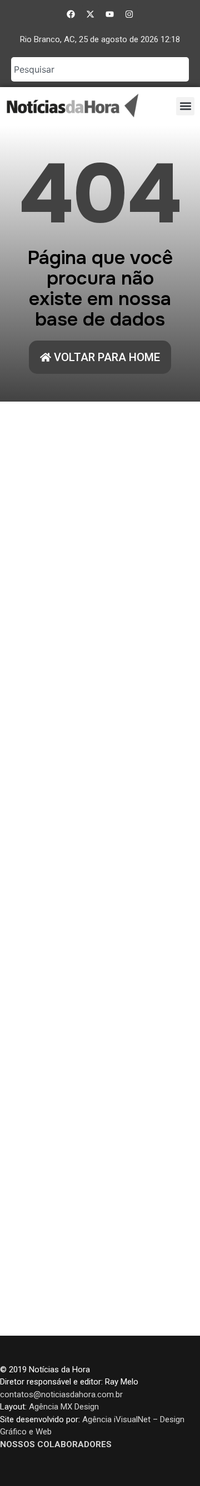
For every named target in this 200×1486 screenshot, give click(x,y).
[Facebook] (71, 14)
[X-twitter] (90, 14)
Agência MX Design (64, 1407)
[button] (185, 106)
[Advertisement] (100, 868)
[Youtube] (110, 14)
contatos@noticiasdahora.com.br (61, 1394)
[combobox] (100, 69)
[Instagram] (129, 14)
